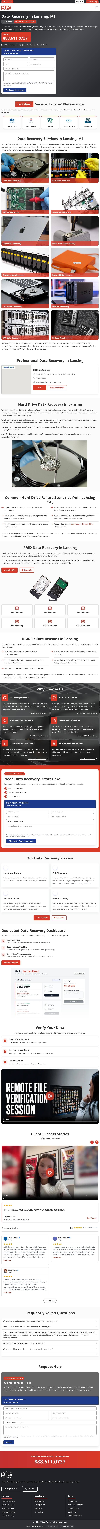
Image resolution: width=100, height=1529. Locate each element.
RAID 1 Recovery (50, 612)
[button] (50, 1096)
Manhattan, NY (40, 1501)
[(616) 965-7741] (34, 378)
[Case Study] (95, 1218)
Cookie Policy (72, 1512)
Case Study (91, 1218)
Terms (9, 85)
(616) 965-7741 (41, 378)
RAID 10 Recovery (50, 625)
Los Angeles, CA (40, 1505)
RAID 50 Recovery (83, 625)
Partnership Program (75, 1516)
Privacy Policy (20, 836)
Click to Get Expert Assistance (21, 841)
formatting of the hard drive (82, 524)
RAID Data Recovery (7, 1505)
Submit (9, 1442)
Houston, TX (39, 1508)
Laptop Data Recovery (8, 1512)
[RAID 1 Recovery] (50, 608)
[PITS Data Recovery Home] (6, 7)
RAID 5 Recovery (83, 612)
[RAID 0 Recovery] (17, 608)
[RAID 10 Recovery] (50, 621)
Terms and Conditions (75, 1505)
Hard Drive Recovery (8, 1501)
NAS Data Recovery (7, 1516)
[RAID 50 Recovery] (83, 621)
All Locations (39, 1512)
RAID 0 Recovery (17, 612)
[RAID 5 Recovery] (83, 608)
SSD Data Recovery (7, 1508)
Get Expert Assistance (15, 90)
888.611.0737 (50, 1461)
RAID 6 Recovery (17, 625)
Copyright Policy (73, 1508)
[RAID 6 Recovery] (17, 621)
